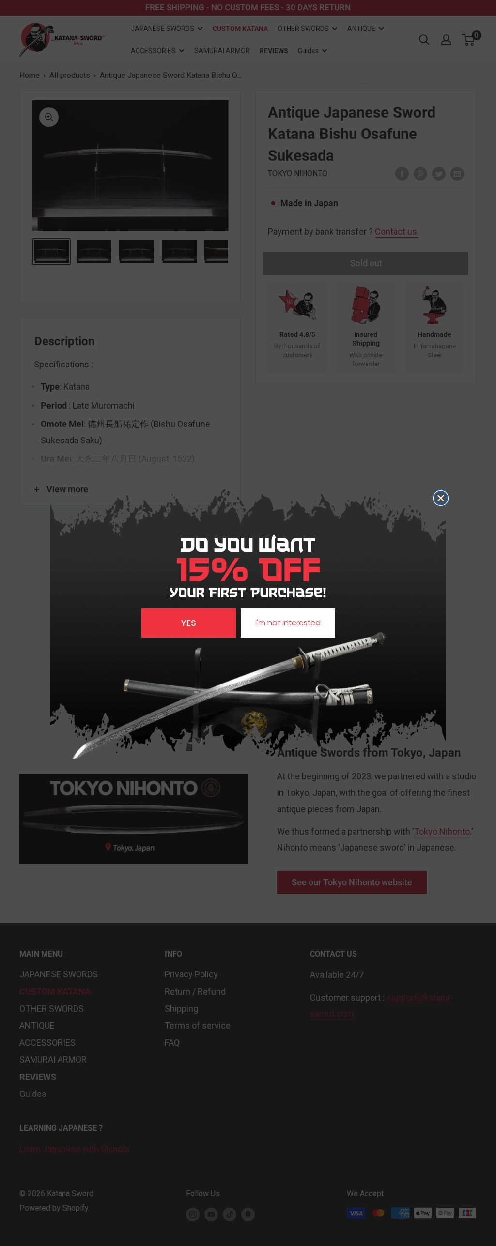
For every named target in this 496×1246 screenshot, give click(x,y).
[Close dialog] (441, 498)
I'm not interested (288, 622)
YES (188, 623)
